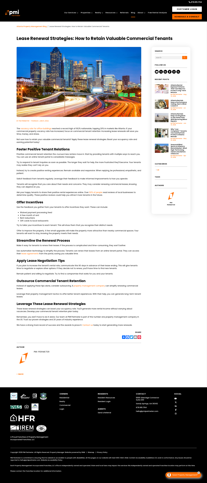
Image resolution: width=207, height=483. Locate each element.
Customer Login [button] (187, 9)
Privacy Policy (102, 452)
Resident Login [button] (104, 401)
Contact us (87, 325)
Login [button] (62, 409)
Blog (133, 12)
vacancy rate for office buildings (36, 128)
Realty (98, 12)
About (140, 12)
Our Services (70, 12)
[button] (157, 72)
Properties (86, 12)
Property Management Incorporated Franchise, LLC (29, 438)
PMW (83, 452)
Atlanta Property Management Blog (32, 26)
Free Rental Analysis (157, 12)
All (158, 170)
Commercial (65, 405)
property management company (89, 286)
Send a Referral (104, 412)
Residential (64, 397)
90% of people (95, 192)
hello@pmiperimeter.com (147, 411)
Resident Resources (106, 397)
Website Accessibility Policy (51, 460)
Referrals (124, 12)
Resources (110, 12)
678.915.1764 (196, 2)
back (21, 374)
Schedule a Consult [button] (187, 16)
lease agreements (30, 253)
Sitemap (91, 452)
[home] (12, 13)
